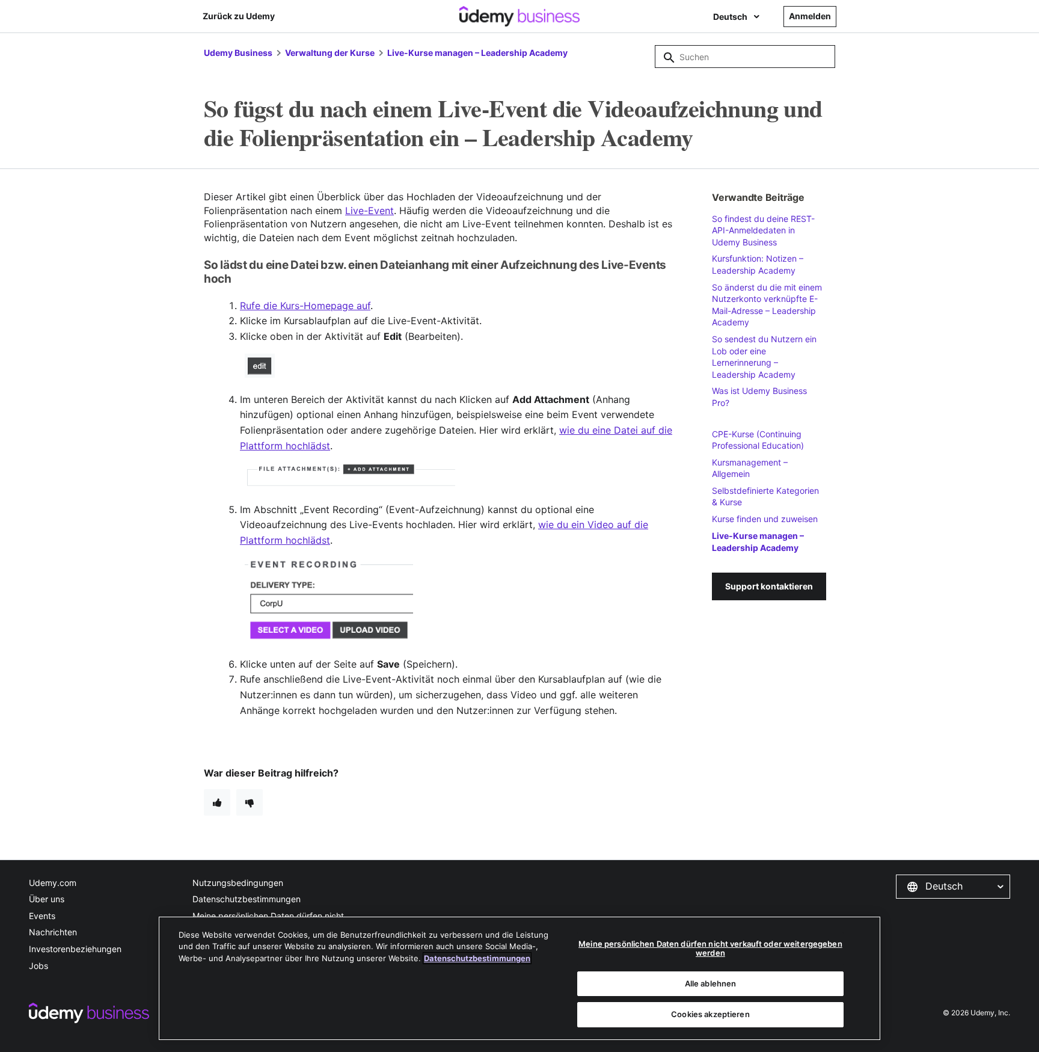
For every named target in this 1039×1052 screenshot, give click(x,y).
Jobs (38, 966)
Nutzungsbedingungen (237, 883)
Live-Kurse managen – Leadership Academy (477, 53)
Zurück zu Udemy (239, 16)
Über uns (46, 899)
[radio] (217, 802)
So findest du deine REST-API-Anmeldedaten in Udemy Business (763, 230)
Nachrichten (53, 932)
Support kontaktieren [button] (769, 586)
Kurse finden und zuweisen (765, 519)
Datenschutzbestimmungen (246, 899)
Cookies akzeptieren (710, 1014)
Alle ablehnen (711, 983)
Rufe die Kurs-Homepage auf (305, 306)
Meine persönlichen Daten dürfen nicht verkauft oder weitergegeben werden (710, 948)
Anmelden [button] (810, 16)
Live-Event (369, 211)
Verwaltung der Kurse (330, 53)
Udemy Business (238, 53)
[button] (953, 887)
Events (42, 916)
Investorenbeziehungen (75, 949)
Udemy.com (52, 883)
